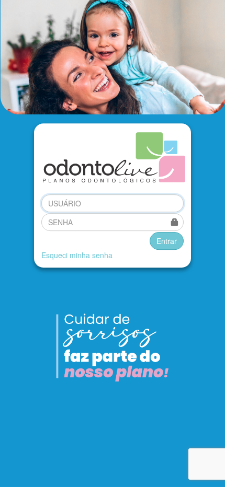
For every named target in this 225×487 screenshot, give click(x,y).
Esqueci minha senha (77, 255)
